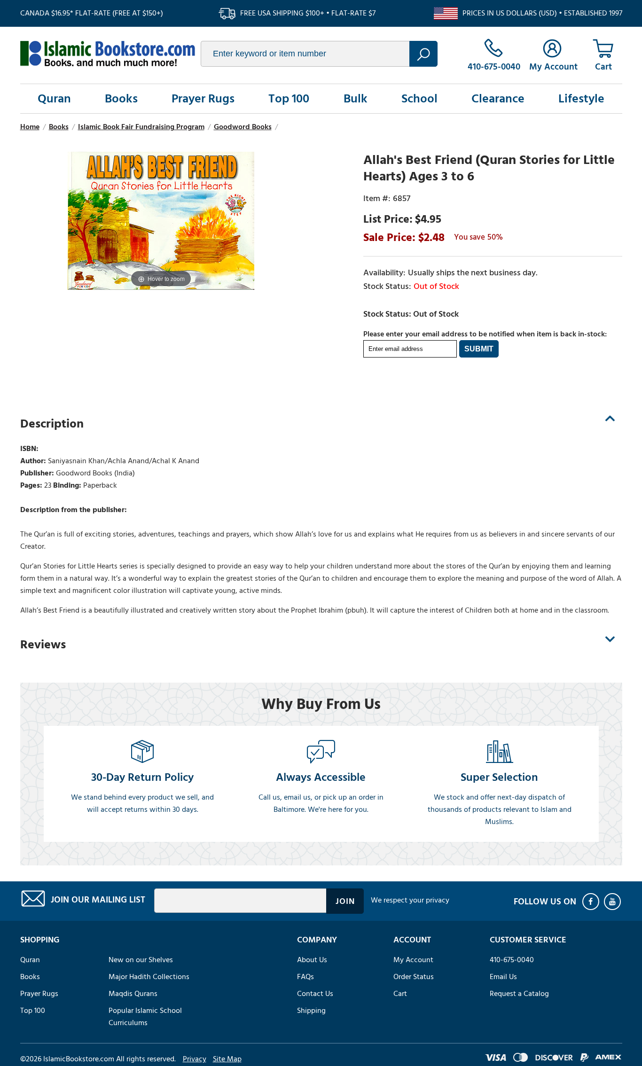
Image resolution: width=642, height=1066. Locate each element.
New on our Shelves (141, 960)
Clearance (498, 99)
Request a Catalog (519, 994)
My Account (413, 960)
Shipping (311, 1010)
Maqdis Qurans (133, 994)
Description (52, 424)
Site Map (227, 1059)
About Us (312, 960)
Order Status (413, 977)
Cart (400, 994)
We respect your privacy (410, 900)
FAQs (305, 977)
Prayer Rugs (203, 99)
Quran (54, 99)
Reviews (43, 644)
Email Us (503, 977)
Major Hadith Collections (149, 977)
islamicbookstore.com (107, 53)
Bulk (356, 99)
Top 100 (288, 99)
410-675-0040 (512, 960)
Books (121, 99)
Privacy (194, 1059)
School (419, 99)
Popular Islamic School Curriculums (145, 1016)
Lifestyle (581, 99)
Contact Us (315, 994)
